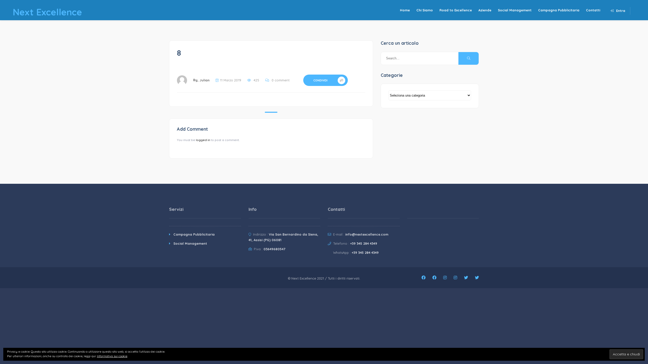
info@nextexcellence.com (366, 234)
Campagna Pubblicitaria (558, 10)
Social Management (515, 10)
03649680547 (274, 249)
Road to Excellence (455, 10)
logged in (203, 140)
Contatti (593, 10)
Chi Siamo (424, 10)
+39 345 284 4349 (363, 243)
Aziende (484, 10)
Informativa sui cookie (112, 356)
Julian (204, 80)
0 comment (281, 80)
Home (405, 10)
